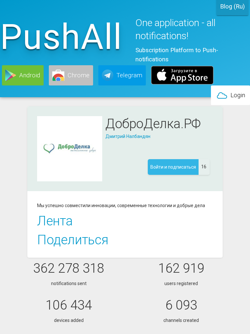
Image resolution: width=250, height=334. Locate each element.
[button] (23, 75)
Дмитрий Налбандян (127, 136)
